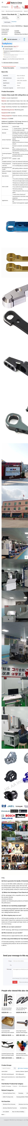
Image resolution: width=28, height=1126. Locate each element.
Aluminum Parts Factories (9, 1104)
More (3, 1114)
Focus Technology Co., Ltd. (19, 1120)
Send (15, 982)
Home (3, 11)
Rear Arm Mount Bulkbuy (18, 1111)
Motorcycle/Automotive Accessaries (9, 1077)
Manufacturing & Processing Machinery (14, 11)
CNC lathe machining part (8, 1074)
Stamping (20, 1093)
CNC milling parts (20, 1074)
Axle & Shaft (4, 1071)
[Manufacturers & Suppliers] (14, 2)
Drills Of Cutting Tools (8, 1097)
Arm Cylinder (6, 1111)
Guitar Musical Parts (21, 1077)
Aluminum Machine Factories (10, 1108)
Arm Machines (23, 1108)
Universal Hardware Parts (9, 1093)
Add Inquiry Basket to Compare (10, 62)
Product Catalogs (23, 1068)
